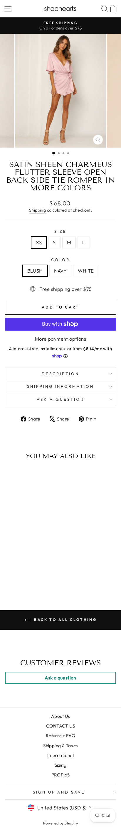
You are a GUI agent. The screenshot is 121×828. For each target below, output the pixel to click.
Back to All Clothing (65, 619)
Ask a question (60, 399)
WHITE (86, 271)
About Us (60, 716)
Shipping (37, 210)
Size (60, 231)
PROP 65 (60, 775)
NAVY (60, 271)
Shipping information (60, 386)
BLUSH (35, 271)
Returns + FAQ (60, 735)
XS (39, 242)
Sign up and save (59, 792)
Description (60, 373)
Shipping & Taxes (60, 745)
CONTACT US (60, 726)
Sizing (60, 765)
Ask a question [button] (60, 678)
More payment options (60, 339)
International (60, 755)
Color (60, 259)
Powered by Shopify (60, 823)
